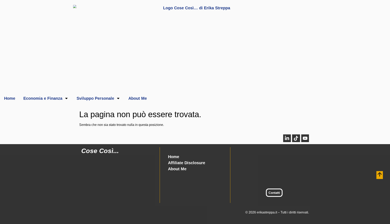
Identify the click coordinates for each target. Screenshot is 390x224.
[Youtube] (305, 138)
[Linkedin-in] (287, 138)
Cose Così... (100, 150)
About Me (137, 98)
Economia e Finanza (42, 98)
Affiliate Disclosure (186, 163)
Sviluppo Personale (95, 98)
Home (9, 98)
